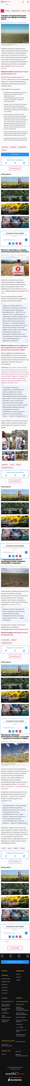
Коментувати (15, 154)
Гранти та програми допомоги (22, 1020)
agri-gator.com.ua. (15, 604)
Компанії (18, 977)
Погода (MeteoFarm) (7, 1001)
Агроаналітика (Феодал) (6, 1009)
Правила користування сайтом (21, 1055)
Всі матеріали (14, 168)
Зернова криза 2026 (22, 1001)
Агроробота (5, 1013)
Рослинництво (6, 978)
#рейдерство (5, 464)
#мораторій (13, 147)
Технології (4, 987)
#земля (12, 464)
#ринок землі (5, 147)
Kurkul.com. (5, 788)
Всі (2, 11)
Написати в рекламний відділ (7, 1045)
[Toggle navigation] (28, 2)
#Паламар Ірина (22, 147)
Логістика (4, 993)
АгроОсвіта (19, 1024)
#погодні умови (5, 639)
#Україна (4, 150)
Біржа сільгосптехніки (6, 1016)
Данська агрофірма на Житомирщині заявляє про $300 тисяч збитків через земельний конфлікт (15, 348)
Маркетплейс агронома (5, 1020)
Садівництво (15, 11)
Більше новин (15, 948)
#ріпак (9, 848)
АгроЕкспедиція (21, 1017)
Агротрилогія (20, 1004)
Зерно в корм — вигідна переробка (21, 1013)
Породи (18, 980)
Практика (4, 984)
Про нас (4, 1054)
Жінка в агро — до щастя (21, 1030)
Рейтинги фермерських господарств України (22, 1009)
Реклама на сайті (20, 1041)
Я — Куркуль (19, 1027)
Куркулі (18, 974)
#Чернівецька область (7, 642)
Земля (24, 11)
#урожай (18, 464)
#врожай (14, 639)
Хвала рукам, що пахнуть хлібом (20, 1035)
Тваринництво (6, 981)
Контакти (18, 1051)
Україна (7, 11)
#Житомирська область (7, 467)
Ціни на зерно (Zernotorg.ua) (6, 1005)
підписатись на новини (15, 962)
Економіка (5, 990)
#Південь (16, 848)
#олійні (3, 848)
